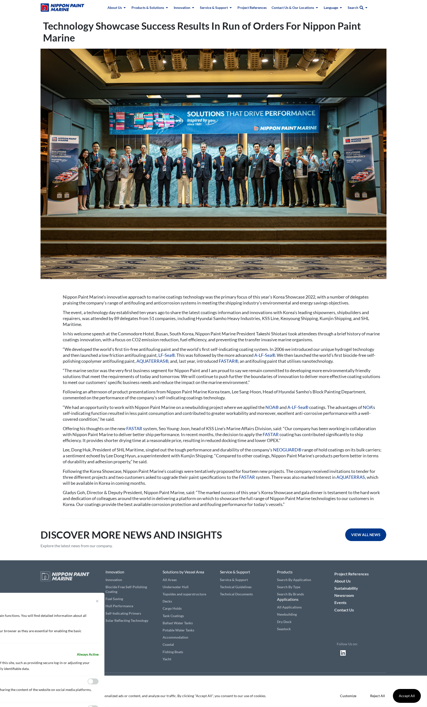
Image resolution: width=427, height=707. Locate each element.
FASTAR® (228, 361)
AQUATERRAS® (152, 361)
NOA (367, 407)
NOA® (272, 407)
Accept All (407, 696)
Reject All (377, 696)
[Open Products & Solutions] (167, 7)
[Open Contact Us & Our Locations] (317, 7)
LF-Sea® (166, 355)
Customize (348, 696)
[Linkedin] (343, 652)
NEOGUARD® (287, 449)
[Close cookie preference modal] (97, 601)
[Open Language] (341, 7)
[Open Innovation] (193, 7)
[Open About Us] (125, 7)
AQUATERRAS (350, 477)
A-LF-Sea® (264, 355)
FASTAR (134, 428)
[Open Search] (366, 7)
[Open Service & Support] (231, 7)
